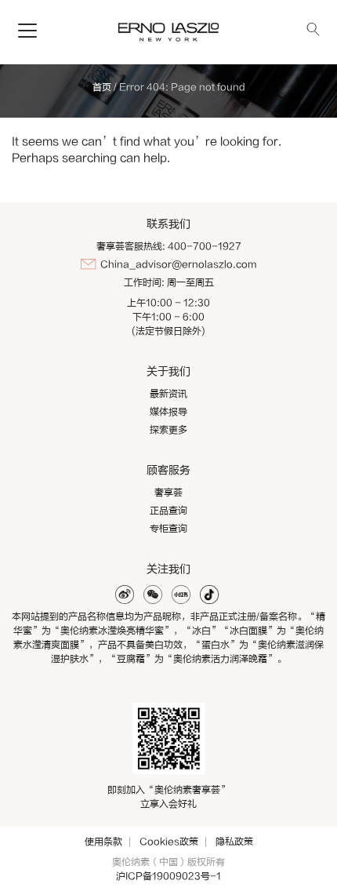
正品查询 (168, 510)
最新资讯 (168, 393)
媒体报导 (168, 411)
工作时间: (144, 282)
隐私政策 (234, 841)
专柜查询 (168, 528)
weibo (125, 595)
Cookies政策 (169, 841)
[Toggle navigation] (27, 31)
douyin (209, 595)
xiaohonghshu (181, 595)
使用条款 (103, 841)
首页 (101, 87)
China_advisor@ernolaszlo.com (178, 264)
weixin (153, 595)
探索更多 (168, 429)
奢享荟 (168, 492)
